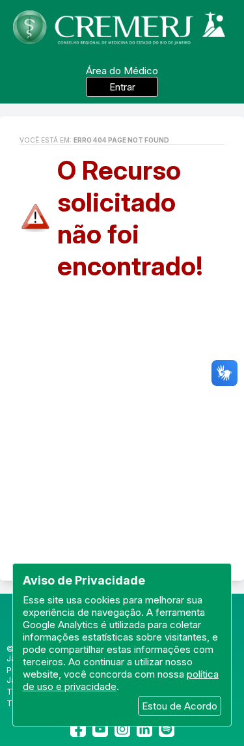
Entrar (122, 87)
